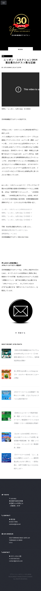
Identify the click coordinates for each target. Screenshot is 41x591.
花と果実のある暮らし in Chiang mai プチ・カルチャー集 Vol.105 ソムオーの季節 (26, 374)
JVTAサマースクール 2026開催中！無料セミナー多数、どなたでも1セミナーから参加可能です (26, 395)
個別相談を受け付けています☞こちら (15, 230)
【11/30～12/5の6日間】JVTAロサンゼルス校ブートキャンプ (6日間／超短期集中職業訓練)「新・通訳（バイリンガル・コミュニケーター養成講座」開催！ (26, 441)
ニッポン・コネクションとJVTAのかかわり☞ (17, 209)
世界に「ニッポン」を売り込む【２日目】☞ (17, 216)
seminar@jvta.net (15, 524)
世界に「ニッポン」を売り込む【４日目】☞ (17, 220)
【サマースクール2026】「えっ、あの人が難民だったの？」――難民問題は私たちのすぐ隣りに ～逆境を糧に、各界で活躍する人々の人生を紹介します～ (26, 461)
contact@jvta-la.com (16, 561)
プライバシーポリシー (17, 574)
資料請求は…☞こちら (9, 234)
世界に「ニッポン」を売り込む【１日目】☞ (17, 213)
